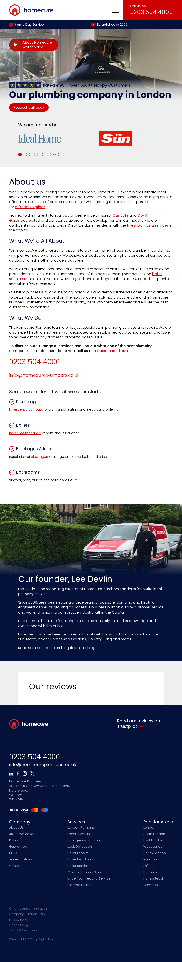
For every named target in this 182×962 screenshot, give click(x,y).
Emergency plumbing (84, 840)
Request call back (28, 107)
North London (154, 834)
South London (154, 853)
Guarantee (18, 846)
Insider (43, 639)
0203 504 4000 (34, 362)
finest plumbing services (148, 225)
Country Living (100, 639)
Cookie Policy (18, 925)
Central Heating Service (86, 872)
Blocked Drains (79, 885)
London (149, 827)
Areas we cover (21, 834)
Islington (150, 859)
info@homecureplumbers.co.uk (44, 375)
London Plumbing (81, 827)
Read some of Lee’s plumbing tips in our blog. (57, 647)
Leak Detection (79, 846)
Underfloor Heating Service (89, 878)
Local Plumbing (79, 834)
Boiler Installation (81, 859)
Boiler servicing (79, 866)
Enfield (148, 866)
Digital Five (46, 939)
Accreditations (21, 859)
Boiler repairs (78, 853)
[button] (115, 10)
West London (154, 846)
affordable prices (30, 206)
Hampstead (153, 878)
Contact (16, 866)
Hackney (150, 872)
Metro (31, 639)
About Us (16, 827)
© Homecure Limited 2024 (28, 909)
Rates (13, 840)
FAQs (13, 853)
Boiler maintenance (25, 433)
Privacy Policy (18, 919)
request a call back (111, 350)
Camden (150, 885)
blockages (39, 456)
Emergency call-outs (26, 409)
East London (153, 840)
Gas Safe (121, 215)
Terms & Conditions (23, 930)
